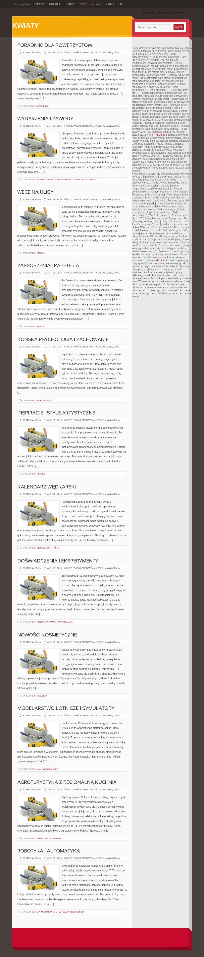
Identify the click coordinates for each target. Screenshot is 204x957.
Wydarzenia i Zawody (45, 119)
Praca (40, 326)
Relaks (41, 474)
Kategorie (54, 4)
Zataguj (110, 4)
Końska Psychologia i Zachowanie (63, 340)
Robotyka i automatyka (48, 851)
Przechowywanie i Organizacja (55, 622)
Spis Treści (96, 4)
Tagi (121, 4)
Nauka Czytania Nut (47, 769)
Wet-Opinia (43, 106)
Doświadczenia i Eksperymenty (57, 561)
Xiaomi (40, 253)
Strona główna (22, 4)
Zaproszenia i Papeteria (48, 266)
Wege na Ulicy (35, 192)
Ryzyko (83, 4)
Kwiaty (25, 26)
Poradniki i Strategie (49, 838)
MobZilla (42, 696)
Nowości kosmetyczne (47, 635)
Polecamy (69, 4)
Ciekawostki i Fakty (48, 548)
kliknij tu (160, 134)
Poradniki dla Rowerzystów (54, 45)
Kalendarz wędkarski (46, 487)
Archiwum (39, 4)
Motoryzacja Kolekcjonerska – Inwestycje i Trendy (67, 180)
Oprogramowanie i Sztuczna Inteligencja (60, 912)
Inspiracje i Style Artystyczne (56, 413)
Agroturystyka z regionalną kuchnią (67, 782)
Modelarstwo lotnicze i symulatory (65, 708)
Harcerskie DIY (45, 400)
